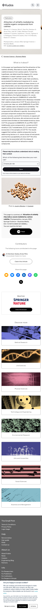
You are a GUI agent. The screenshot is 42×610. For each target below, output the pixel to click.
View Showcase (21, 310)
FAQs (3, 542)
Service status (6, 538)
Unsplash (30, 206)
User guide (5, 540)
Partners (4, 563)
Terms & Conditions (8, 524)
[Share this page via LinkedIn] (23, 275)
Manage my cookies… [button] (10, 606)
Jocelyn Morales (20, 206)
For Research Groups (8, 578)
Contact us (5, 545)
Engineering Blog (7, 560)
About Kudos (6, 553)
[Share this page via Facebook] (18, 275)
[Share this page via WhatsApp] (35, 275)
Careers (4, 558)
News (3, 556)
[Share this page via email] (6, 275)
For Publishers (6, 574)
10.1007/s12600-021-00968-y (16, 46)
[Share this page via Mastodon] (29, 275)
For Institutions (6, 576)
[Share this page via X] (21, 282)
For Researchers (7, 571)
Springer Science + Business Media (15, 56)
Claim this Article (21, 261)
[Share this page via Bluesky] (12, 275)
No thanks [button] (33, 606)
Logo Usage (5, 529)
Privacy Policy (6, 527)
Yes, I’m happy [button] (22, 606)
